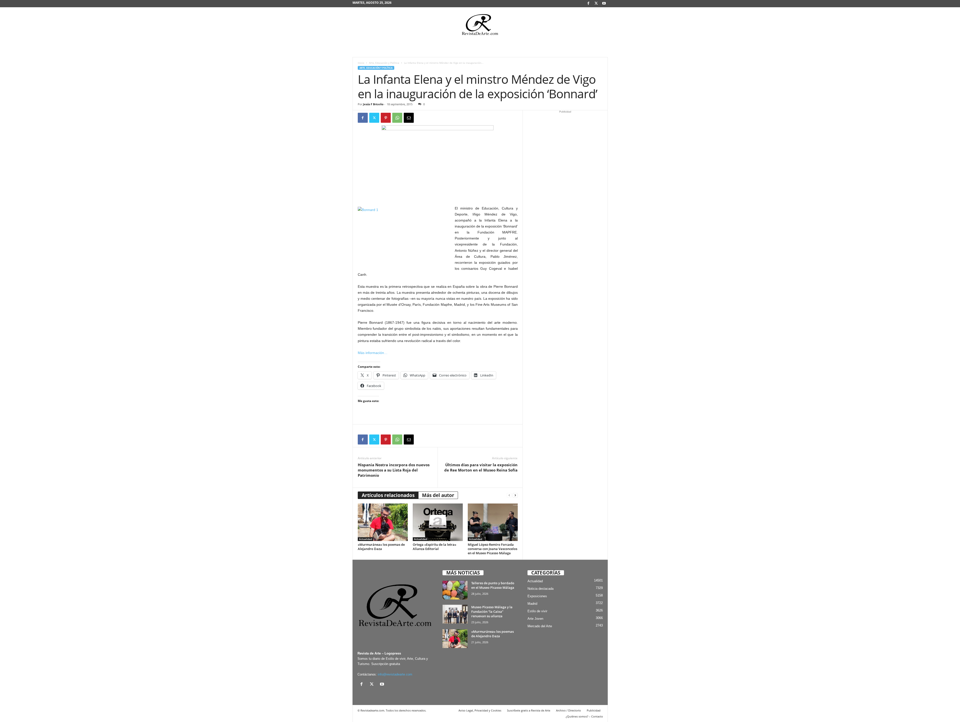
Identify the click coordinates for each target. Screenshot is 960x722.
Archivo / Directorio (568, 710)
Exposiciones (537, 596)
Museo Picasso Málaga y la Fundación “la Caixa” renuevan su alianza (491, 611)
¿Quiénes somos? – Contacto (584, 716)
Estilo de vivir (537, 611)
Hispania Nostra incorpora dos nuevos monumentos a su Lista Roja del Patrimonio (394, 470)
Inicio (361, 62)
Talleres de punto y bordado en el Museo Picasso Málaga (492, 585)
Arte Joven (535, 618)
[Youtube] (604, 3)
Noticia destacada (541, 588)
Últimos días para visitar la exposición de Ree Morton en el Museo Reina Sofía (481, 467)
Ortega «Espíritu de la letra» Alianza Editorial (434, 546)
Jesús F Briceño (373, 104)
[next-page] (515, 495)
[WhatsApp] (397, 118)
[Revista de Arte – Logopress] (480, 26)
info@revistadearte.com (395, 674)
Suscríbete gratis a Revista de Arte (528, 710)
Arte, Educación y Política (384, 62)
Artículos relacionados (388, 495)
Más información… (373, 353)
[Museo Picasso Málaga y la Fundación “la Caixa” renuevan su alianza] (455, 614)
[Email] (409, 118)
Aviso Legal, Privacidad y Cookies (479, 710)
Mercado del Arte (540, 626)
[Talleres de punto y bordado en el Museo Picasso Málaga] (455, 590)
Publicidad (593, 710)
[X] (596, 3)
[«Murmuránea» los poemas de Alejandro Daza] (383, 522)
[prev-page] (509, 495)
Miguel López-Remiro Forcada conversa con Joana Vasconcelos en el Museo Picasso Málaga (492, 548)
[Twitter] (374, 118)
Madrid (532, 604)
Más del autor (438, 495)
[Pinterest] (386, 118)
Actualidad (365, 539)
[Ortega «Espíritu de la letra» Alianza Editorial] (438, 522)
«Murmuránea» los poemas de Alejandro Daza (381, 546)
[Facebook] (589, 3)
